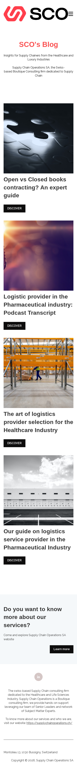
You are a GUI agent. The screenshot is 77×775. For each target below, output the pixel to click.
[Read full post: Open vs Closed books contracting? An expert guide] (38, 138)
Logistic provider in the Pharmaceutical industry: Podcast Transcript (38, 304)
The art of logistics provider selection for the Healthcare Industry (38, 422)
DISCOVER (14, 208)
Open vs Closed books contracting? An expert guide (35, 187)
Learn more (62, 649)
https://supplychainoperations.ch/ (49, 723)
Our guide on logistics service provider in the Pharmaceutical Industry (37, 539)
